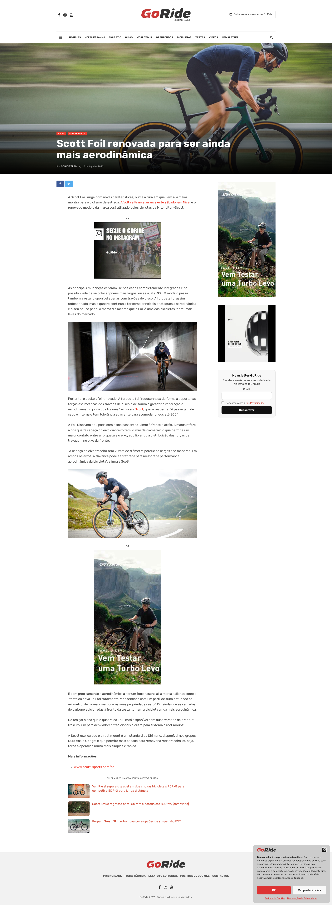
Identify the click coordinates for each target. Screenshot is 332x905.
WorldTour (144, 37)
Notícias (75, 37)
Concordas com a (244, 402)
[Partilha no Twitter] (69, 184)
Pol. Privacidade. (255, 402)
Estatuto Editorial (163, 876)
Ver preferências (309, 890)
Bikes (61, 133)
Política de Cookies (275, 898)
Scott (139, 409)
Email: (246, 389)
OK (274, 890)
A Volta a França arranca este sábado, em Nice (155, 202)
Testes (200, 37)
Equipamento (77, 133)
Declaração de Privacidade (302, 898)
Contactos (220, 876)
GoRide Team (69, 166)
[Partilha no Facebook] (60, 184)
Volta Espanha (95, 37)
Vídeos (213, 37)
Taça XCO (115, 37)
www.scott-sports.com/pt (94, 767)
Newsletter (230, 37)
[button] (324, 850)
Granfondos (164, 37)
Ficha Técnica (135, 876)
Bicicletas (184, 37)
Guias (129, 37)
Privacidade (112, 876)
